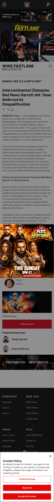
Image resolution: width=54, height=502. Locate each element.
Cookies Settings (27, 479)
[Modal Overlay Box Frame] (27, 251)
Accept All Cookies (27, 496)
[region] (27, 477)
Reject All (26, 488)
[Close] (50, 456)
